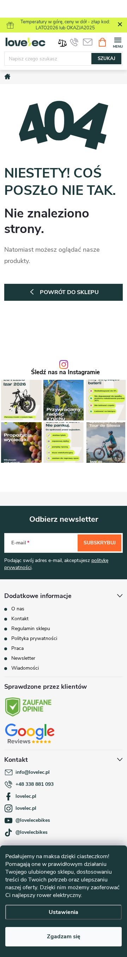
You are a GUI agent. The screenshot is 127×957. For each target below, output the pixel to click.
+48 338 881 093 (35, 784)
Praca (17, 648)
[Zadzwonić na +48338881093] (74, 42)
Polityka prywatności (34, 638)
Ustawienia (63, 912)
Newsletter (23, 658)
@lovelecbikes (32, 832)
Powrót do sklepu (69, 292)
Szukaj (106, 58)
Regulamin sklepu (30, 628)
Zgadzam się (63, 936)
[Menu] (117, 41)
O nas (17, 608)
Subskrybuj (100, 542)
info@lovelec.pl (33, 772)
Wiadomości (25, 668)
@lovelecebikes (33, 820)
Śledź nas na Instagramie (65, 373)
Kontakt (20, 618)
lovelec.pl (26, 796)
